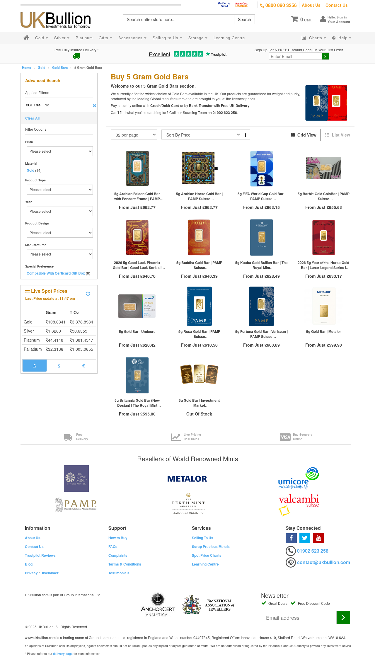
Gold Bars (60, 67)
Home (26, 67)
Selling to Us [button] (166, 37)
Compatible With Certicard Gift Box (56, 273)
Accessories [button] (131, 37)
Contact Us (336, 5)
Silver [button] (60, 37)
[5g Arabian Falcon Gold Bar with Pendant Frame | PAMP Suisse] (137, 168)
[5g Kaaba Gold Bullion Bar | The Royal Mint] (261, 237)
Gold (41, 67)
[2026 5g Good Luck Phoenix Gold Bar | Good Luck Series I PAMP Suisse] (137, 237)
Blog (29, 564)
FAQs (112, 546)
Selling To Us (202, 537)
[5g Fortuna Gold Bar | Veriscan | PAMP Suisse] (261, 306)
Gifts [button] (104, 37)
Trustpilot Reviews (40, 555)
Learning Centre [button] (229, 37)
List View (340, 135)
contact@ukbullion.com (323, 562)
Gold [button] (40, 37)
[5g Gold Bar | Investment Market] (199, 375)
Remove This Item (94, 105)
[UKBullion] (59, 10)
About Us (311, 5)
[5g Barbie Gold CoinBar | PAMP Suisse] (323, 168)
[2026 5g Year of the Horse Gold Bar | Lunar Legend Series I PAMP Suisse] (323, 237)
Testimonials (118, 572)
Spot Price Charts (206, 555)
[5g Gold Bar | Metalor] (323, 306)
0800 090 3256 (280, 5)
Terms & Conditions (124, 564)
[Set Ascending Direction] (245, 134)
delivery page (63, 654)
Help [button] (343, 37)
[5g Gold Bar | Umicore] (137, 306)
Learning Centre (205, 564)
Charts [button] (316, 37)
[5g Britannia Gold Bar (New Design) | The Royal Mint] (137, 375)
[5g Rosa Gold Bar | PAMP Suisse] (199, 306)
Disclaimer (49, 572)
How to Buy (117, 537)
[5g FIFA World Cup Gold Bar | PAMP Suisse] (261, 168)
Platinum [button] (84, 37)
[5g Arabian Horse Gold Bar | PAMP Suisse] (199, 168)
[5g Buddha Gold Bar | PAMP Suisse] (199, 237)
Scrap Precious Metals (211, 546)
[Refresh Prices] (88, 293)
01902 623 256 (312, 550)
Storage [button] (196, 37)
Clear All (32, 118)
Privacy (31, 572)
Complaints (117, 555)
